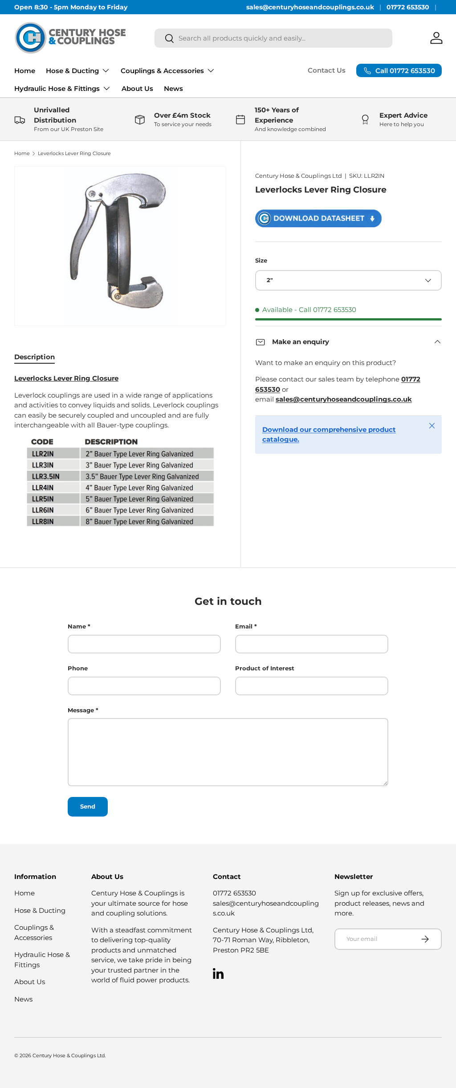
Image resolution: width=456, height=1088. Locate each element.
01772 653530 (408, 7)
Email (243, 626)
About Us (137, 88)
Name (77, 626)
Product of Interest (264, 668)
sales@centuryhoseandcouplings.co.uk (310, 7)
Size (261, 260)
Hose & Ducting (39, 910)
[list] (120, 246)
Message (81, 710)
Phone (78, 668)
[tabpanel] (120, 451)
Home (24, 70)
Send (87, 806)
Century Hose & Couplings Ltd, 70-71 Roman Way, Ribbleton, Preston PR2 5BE (263, 940)
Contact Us (327, 70)
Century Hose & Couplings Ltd (298, 175)
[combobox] (273, 38)
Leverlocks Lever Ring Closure (74, 153)
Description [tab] (34, 357)
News (173, 88)
